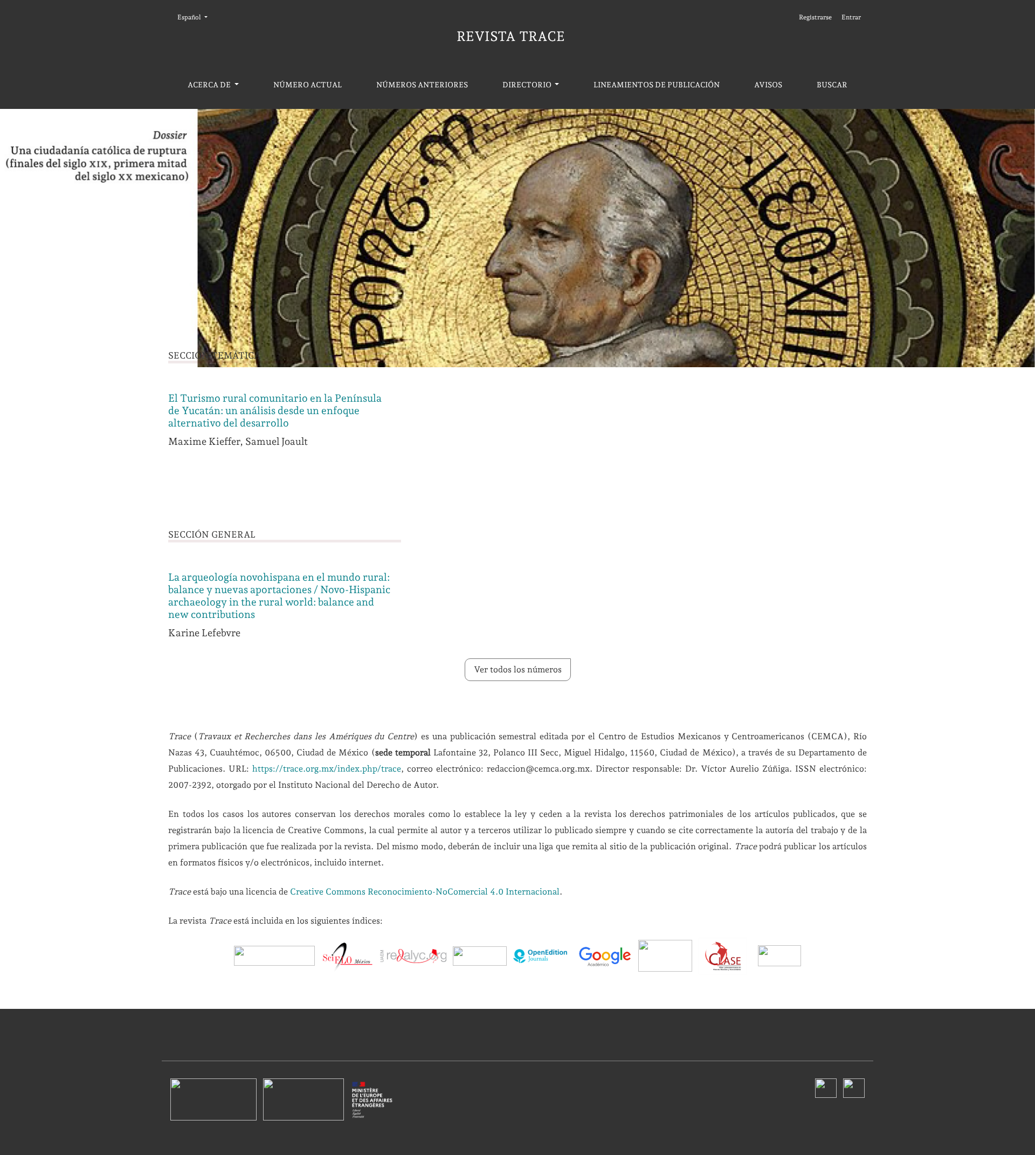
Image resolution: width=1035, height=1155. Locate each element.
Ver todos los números (518, 669)
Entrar (851, 17)
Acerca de (210, 84)
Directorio (527, 84)
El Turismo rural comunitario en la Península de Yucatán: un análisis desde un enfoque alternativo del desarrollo (275, 410)
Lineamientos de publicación (657, 84)
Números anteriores (422, 84)
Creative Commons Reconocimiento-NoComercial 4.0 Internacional (425, 891)
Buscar (832, 84)
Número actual (307, 84)
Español (196, 17)
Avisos (768, 84)
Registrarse (815, 17)
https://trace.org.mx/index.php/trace (326, 769)
